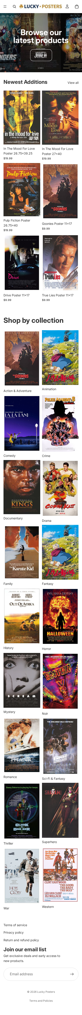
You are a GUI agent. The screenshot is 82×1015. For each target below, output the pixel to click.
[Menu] (5, 7)
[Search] (14, 6)
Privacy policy (13, 932)
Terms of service (15, 925)
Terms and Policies (41, 1000)
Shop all (41, 55)
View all (73, 82)
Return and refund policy (21, 940)
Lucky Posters (46, 991)
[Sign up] (72, 974)
